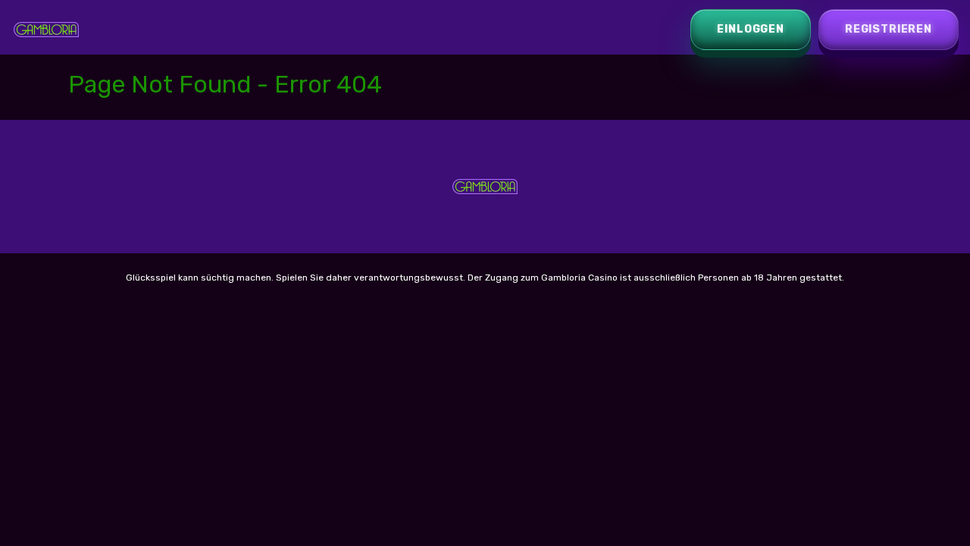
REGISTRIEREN (888, 29)
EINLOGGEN (750, 29)
